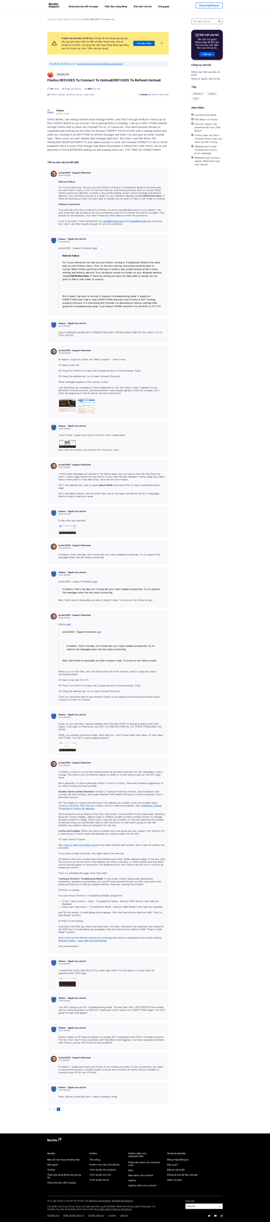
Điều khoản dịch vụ (73, 1215)
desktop (211, 94)
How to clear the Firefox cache (81, 845)
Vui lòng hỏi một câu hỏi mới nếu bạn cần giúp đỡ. (100, 64)
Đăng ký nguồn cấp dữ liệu (205, 78)
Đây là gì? (172, 1164)
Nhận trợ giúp (174, 1180)
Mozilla (54, 1140)
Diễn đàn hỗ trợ (65, 19)
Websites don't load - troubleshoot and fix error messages (206, 150)
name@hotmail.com (140, 221)
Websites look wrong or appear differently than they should (207, 161)
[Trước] (49, 1109)
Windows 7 (198, 94)
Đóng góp (163, 6)
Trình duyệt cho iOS (100, 1175)
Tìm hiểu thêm (144, 43)
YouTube (215, 1216)
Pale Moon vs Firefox (206, 119)
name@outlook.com (113, 221)
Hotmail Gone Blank (205, 115)
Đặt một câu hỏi (143, 6)
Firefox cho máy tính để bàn (104, 1164)
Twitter (51, 1169)
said (95, 248)
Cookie (112, 1215)
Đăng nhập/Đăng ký (209, 5)
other (196, 98)
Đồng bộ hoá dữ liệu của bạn (182, 1175)
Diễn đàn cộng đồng (116, 6)
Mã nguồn (52, 1164)
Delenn (60, 110)
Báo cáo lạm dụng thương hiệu (63, 1159)
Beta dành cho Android (140, 1175)
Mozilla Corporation (100, 1201)
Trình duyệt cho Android (102, 1169)
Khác (63, 94)
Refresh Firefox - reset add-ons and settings (82, 940)
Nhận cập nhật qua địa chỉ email (205, 73)
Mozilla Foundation (122, 1201)
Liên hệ (124, 1215)
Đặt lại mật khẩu (176, 1169)
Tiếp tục (207, 54)
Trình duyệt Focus (99, 1180)
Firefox (78, 19)
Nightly (132, 1180)
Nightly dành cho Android (142, 1185)
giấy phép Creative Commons (116, 1209)
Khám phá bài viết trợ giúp (83, 6)
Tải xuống (94, 1159)
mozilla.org (53, 1215)
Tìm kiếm (219, 21)
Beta (130, 1170)
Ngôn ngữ (189, 1201)
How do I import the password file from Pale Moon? (207, 127)
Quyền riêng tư (96, 1215)
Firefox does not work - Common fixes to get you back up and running (208, 138)
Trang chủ (52, 19)
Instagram (221, 1216)
